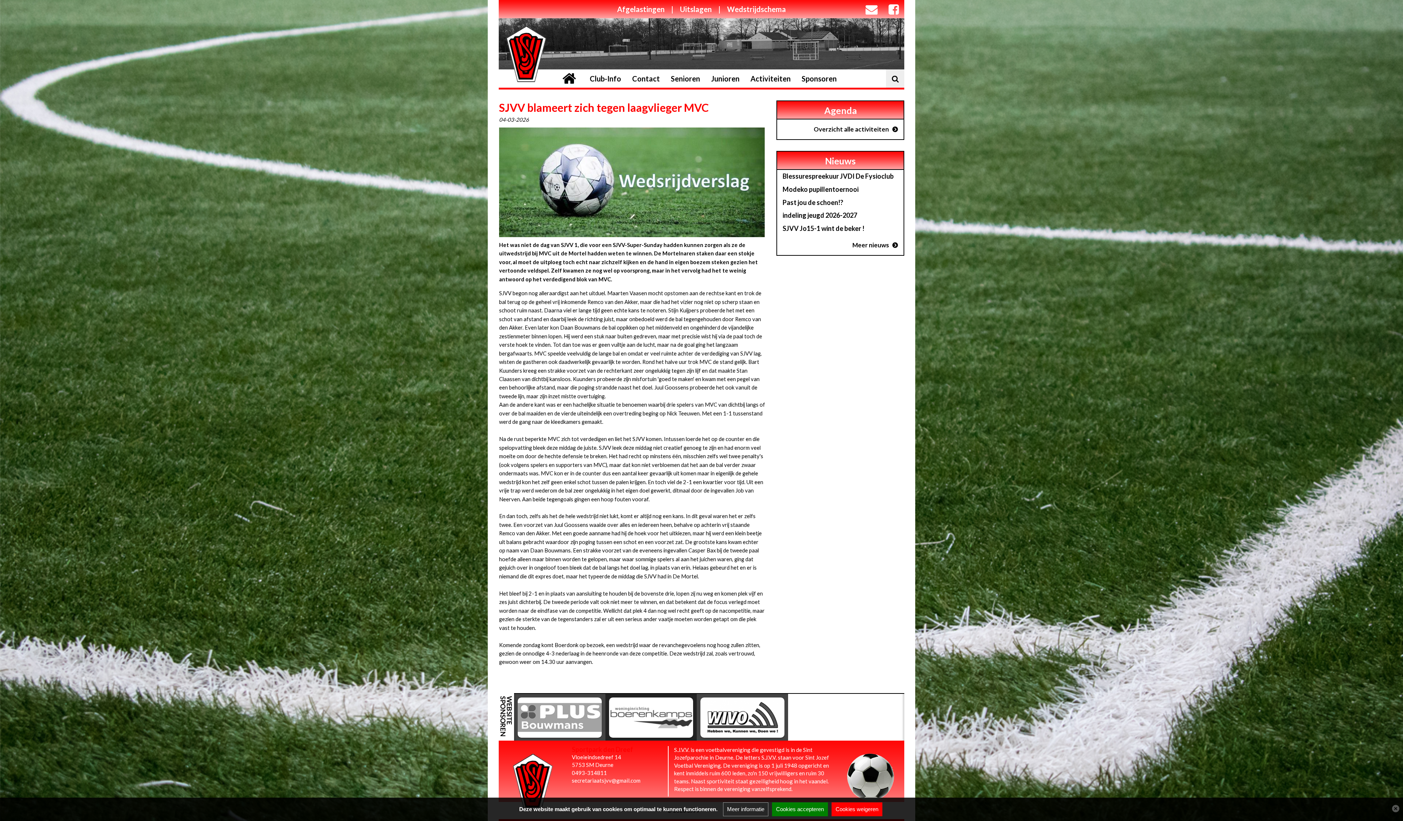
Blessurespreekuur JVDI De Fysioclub (838, 176)
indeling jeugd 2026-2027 (820, 215)
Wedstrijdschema (756, 9)
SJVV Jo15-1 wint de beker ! (823, 228)
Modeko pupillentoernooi (821, 189)
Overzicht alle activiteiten (851, 129)
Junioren (725, 78)
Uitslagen (696, 9)
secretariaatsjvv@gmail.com (606, 780)
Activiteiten (770, 78)
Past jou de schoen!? (813, 202)
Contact (646, 78)
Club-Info (605, 78)
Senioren (685, 78)
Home (569, 78)
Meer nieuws (870, 245)
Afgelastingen (641, 9)
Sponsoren (819, 78)
